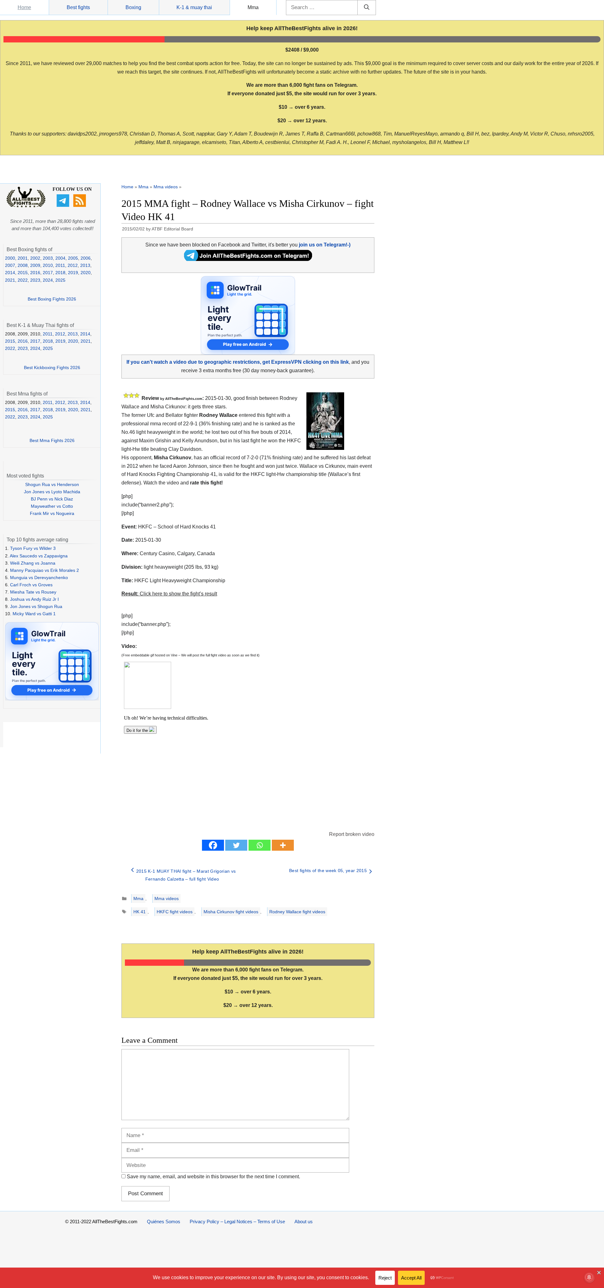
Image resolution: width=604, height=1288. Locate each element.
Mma (253, 7)
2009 (35, 265)
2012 (73, 265)
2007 (10, 265)
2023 (35, 280)
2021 (10, 280)
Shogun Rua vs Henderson (52, 484)
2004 (60, 258)
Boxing (133, 7)
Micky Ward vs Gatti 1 (34, 613)
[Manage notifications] (589, 1277)
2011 (60, 265)
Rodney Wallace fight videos (297, 911)
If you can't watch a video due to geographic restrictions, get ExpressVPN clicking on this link (237, 362)
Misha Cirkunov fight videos (231, 911)
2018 (60, 272)
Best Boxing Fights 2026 (52, 298)
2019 (73, 272)
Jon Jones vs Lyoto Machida (52, 491)
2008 (23, 265)
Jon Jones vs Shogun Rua (36, 606)
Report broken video (351, 834)
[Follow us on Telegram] (64, 205)
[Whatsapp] (260, 845)
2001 (23, 258)
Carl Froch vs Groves (31, 584)
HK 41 (139, 911)
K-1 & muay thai (194, 7)
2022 (23, 280)
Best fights (78, 7)
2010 (48, 265)
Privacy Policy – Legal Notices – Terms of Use (237, 1221)
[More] (283, 845)
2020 (86, 272)
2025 (60, 280)
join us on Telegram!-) (324, 244)
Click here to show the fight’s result (169, 593)
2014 (10, 272)
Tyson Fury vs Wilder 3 (33, 548)
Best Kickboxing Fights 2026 (52, 367)
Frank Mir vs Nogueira (52, 513)
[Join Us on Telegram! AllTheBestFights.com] (248, 259)
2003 (48, 258)
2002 (35, 258)
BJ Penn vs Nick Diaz (52, 498)
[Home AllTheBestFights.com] (26, 205)
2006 (86, 258)
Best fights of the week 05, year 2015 (328, 870)
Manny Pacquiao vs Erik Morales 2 (44, 570)
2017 (48, 272)
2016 (35, 272)
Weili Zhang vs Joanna (32, 563)
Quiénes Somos (163, 1221)
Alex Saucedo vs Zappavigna (39, 555)
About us (303, 1221)
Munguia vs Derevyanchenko (39, 577)
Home (24, 7)
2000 (10, 258)
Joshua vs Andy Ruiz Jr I (34, 599)
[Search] (366, 7)
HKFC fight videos (175, 911)
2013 (85, 265)
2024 (48, 280)
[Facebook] (213, 845)
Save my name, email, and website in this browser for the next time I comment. (213, 1176)
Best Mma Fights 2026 (52, 440)
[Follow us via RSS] (80, 205)
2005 (73, 258)
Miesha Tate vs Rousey (33, 591)
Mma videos (166, 186)
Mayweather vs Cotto (52, 506)
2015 (23, 272)
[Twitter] (236, 845)
